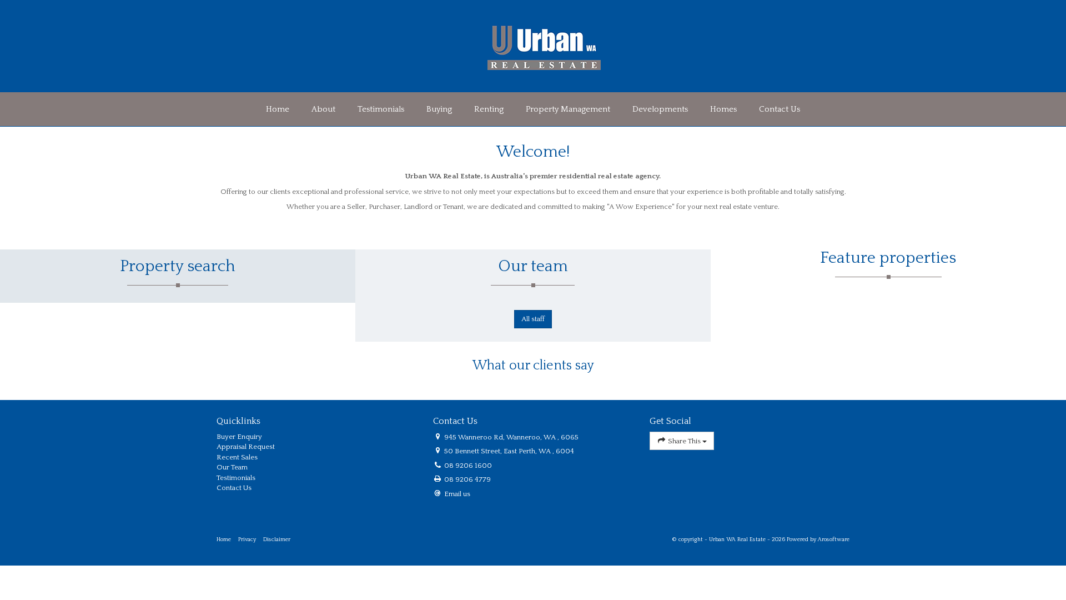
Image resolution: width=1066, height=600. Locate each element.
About (323, 109)
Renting (489, 109)
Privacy (247, 539)
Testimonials (381, 109)
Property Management (568, 109)
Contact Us (779, 109)
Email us (457, 494)
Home (277, 109)
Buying (439, 109)
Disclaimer (276, 539)
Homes (723, 109)
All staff (533, 319)
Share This (684, 441)
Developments (660, 109)
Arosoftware (833, 539)
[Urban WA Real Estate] (544, 45)
